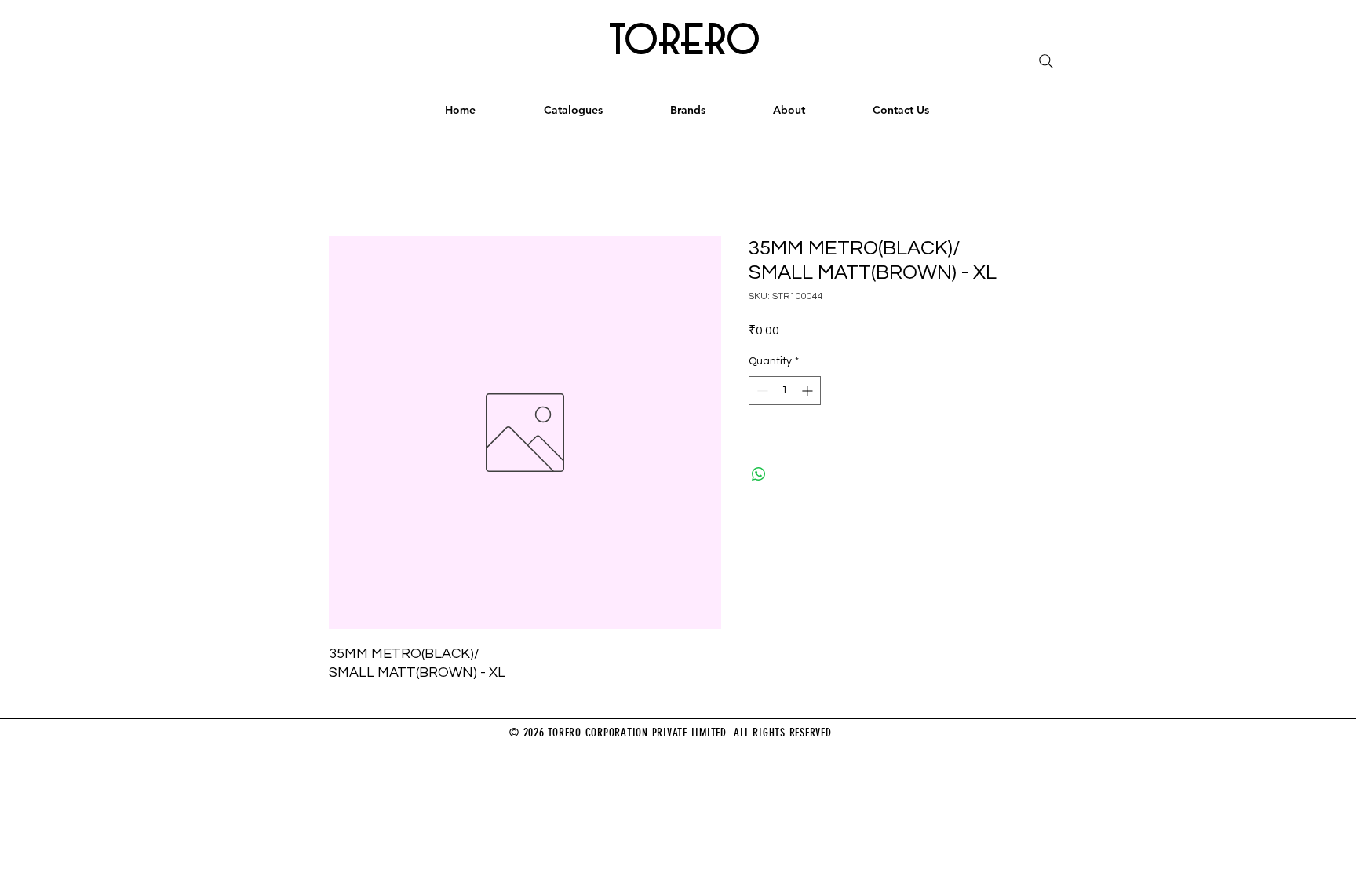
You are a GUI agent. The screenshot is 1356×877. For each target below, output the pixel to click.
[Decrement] (761, 390)
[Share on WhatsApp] (758, 474)
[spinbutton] (785, 390)
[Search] (1046, 61)
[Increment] (808, 390)
